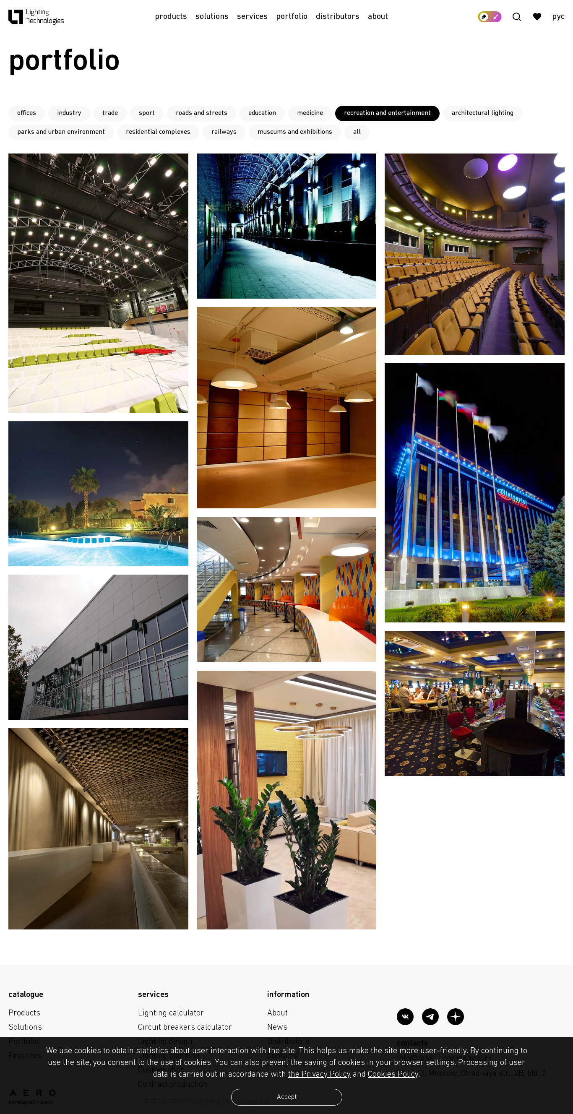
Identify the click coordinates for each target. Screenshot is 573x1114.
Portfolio (291, 17)
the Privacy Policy (319, 1074)
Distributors (337, 17)
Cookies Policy (393, 1074)
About (378, 17)
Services (252, 17)
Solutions (212, 17)
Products (171, 17)
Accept (287, 1097)
